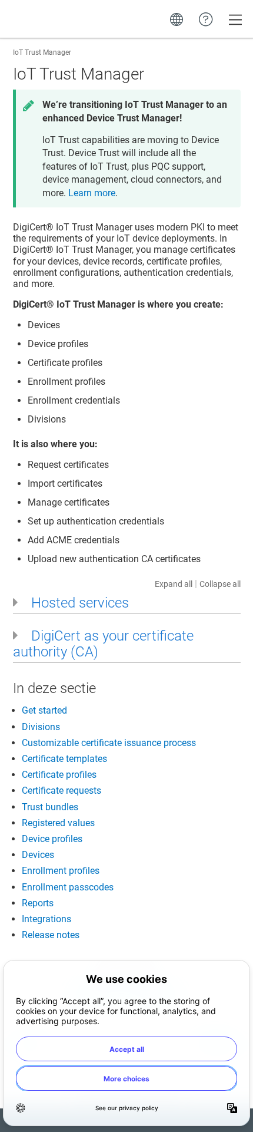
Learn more (91, 193)
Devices (38, 854)
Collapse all (220, 584)
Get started (44, 710)
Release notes (50, 934)
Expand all (173, 584)
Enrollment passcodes (68, 887)
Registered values (58, 823)
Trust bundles (50, 807)
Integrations (46, 919)
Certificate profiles (59, 774)
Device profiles (52, 838)
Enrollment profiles (60, 870)
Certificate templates (64, 758)
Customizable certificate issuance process (109, 742)
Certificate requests (61, 790)
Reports (38, 903)
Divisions (41, 726)
